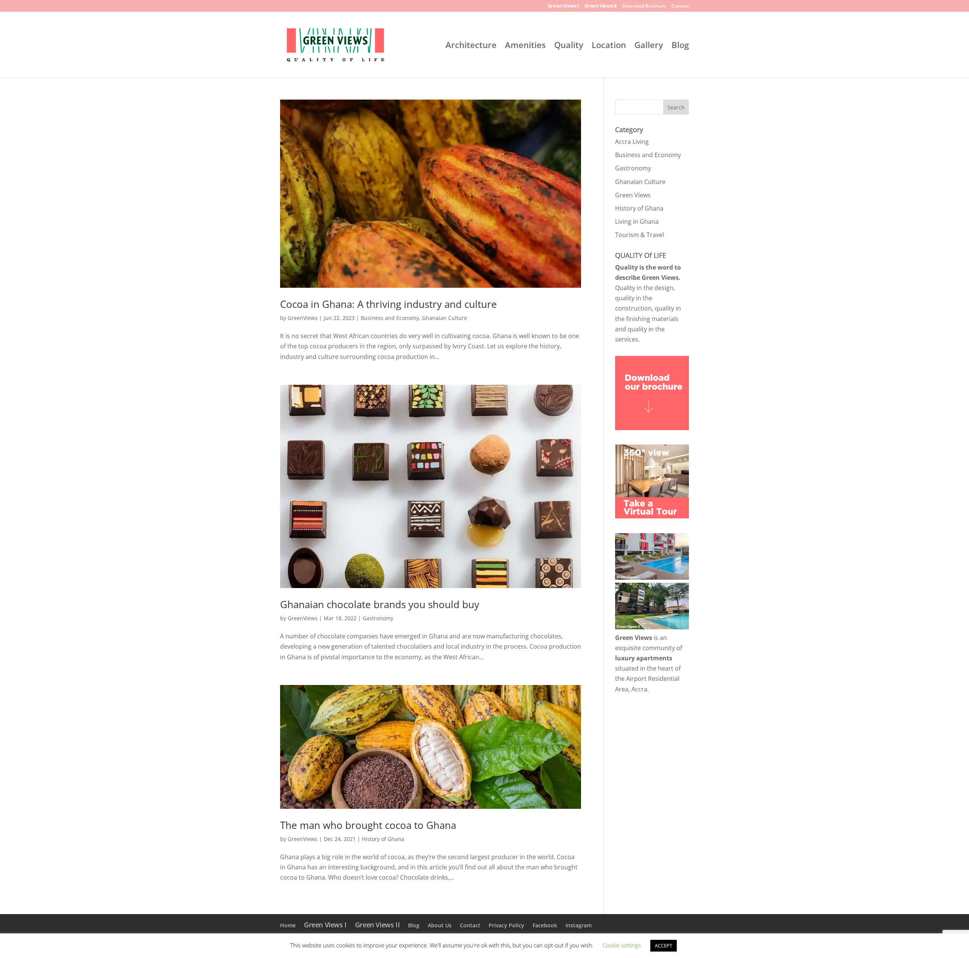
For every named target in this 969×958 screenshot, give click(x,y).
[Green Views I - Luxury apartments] (652, 577)
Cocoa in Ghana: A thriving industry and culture (388, 304)
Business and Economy (390, 317)
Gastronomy (378, 618)
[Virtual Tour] (652, 516)
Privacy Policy (506, 925)
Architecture (471, 46)
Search (676, 107)
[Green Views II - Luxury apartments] (652, 627)
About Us (440, 925)
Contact (680, 6)
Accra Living (632, 141)
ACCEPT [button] (663, 945)
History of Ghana (383, 839)
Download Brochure (644, 6)
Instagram (579, 925)
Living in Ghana (637, 221)
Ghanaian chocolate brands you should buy (379, 604)
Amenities (525, 46)
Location (609, 46)
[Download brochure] (652, 428)
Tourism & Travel (639, 235)
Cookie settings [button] (622, 945)
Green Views (633, 195)
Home (288, 925)
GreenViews (303, 317)
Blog (680, 46)
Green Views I (563, 6)
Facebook (545, 925)
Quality (568, 46)
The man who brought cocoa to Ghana (368, 825)
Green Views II (600, 6)
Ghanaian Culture (444, 317)
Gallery (648, 46)
